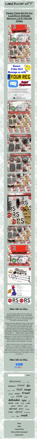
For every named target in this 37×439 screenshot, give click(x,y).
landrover (12, 386)
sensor (17, 393)
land (19, 389)
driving (13, 416)
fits (28, 385)
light (24, 400)
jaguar (9, 390)
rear (10, 412)
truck (24, 382)
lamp (22, 403)
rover (21, 385)
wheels (13, 406)
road (24, 415)
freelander (27, 412)
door (17, 416)
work (17, 403)
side (19, 396)
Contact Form (19, 429)
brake (12, 397)
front (26, 393)
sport (21, 408)
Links (19, 426)
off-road (13, 409)
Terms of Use (19, 434)
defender (14, 400)
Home (19, 423)
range (27, 389)
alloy (28, 382)
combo (28, 403)
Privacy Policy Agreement (19, 432)
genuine (11, 394)
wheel (19, 406)
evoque (27, 409)
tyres (13, 390)
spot (29, 401)
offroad (18, 411)
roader (26, 397)
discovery (15, 381)
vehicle (10, 403)
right (26, 406)
